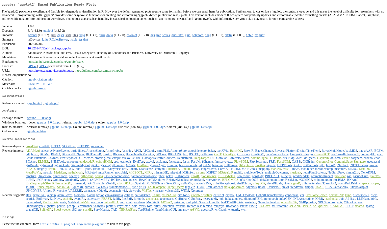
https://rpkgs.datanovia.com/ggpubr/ (50, 70)
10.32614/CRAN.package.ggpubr (49, 48)
